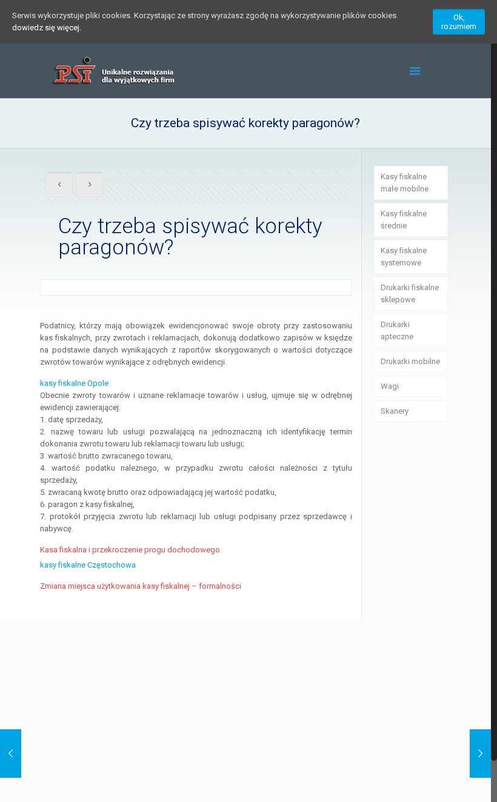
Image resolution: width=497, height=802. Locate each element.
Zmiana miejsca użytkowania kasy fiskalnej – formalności (140, 586)
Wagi (390, 386)
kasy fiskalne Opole (74, 383)
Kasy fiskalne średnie (404, 219)
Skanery (395, 411)
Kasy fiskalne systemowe (404, 256)
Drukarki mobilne (410, 361)
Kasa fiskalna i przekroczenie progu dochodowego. (131, 549)
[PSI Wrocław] (112, 71)
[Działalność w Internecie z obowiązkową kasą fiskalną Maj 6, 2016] (480, 753)
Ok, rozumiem (458, 22)
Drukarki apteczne (397, 330)
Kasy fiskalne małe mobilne (405, 182)
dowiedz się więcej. (46, 27)
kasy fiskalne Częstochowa (88, 564)
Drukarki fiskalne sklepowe (410, 293)
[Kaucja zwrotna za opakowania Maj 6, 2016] (10, 753)
